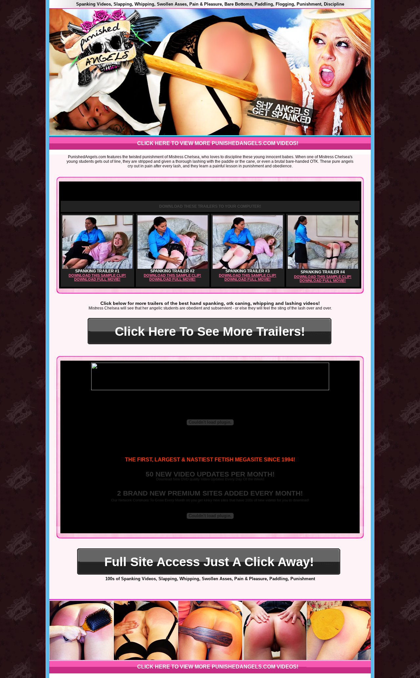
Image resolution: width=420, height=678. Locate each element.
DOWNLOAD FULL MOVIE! (97, 279)
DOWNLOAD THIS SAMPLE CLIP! (97, 275)
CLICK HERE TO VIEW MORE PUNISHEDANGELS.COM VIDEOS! (217, 143)
